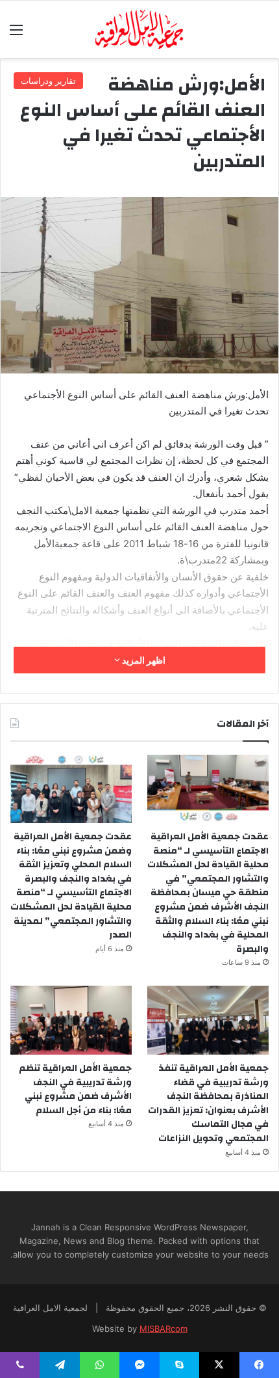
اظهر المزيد (142, 660)
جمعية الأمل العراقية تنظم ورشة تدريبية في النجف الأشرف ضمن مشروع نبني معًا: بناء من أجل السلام (75, 1089)
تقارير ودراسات (48, 80)
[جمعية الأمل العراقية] (139, 29)
